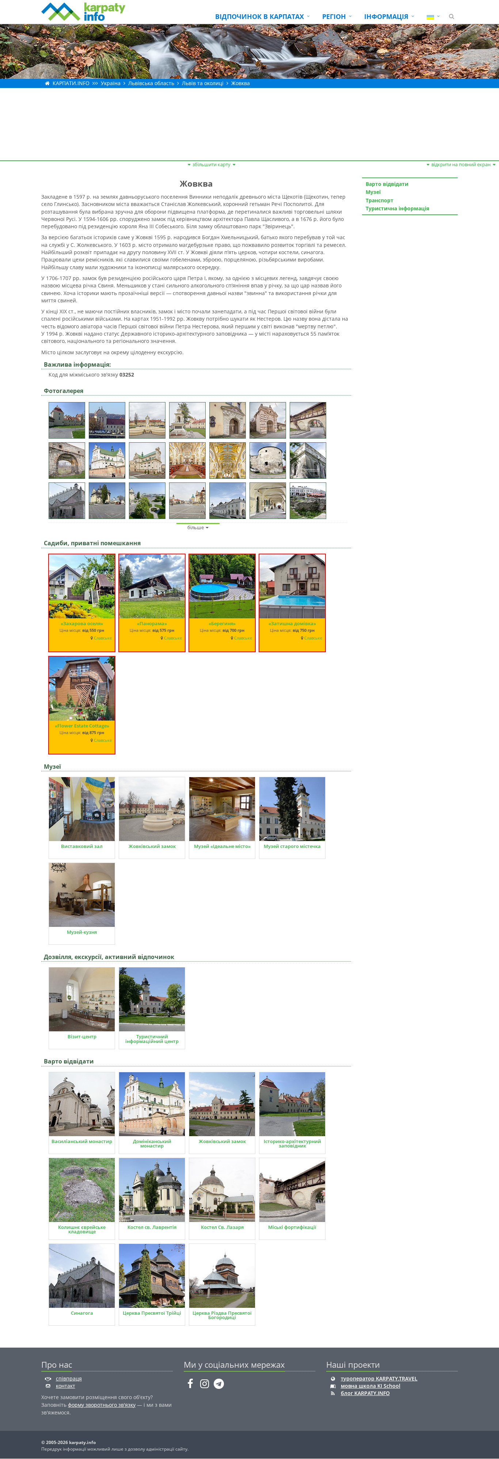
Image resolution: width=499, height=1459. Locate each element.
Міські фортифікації (292, 1227)
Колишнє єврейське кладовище (82, 1229)
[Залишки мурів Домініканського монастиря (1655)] (270, 458)
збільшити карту (212, 164)
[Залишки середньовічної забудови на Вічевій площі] (310, 498)
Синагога (82, 1313)
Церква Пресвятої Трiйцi (152, 1313)
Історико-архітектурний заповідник (292, 1143)
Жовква (240, 83)
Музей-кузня (82, 932)
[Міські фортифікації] (310, 418)
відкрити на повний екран (461, 164)
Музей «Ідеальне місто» (222, 846)
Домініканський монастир (152, 1143)
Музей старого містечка (292, 846)
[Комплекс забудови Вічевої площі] (229, 498)
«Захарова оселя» (82, 623)
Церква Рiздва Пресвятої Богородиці (222, 1315)
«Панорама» (152, 623)
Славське (103, 638)
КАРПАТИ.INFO (71, 83)
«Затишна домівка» (292, 623)
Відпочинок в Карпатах (259, 16)
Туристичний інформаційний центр (152, 1038)
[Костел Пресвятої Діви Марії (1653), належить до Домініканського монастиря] (109, 458)
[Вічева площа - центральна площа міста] (109, 498)
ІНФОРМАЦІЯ (386, 16)
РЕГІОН (334, 16)
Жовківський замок (152, 846)
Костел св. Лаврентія (151, 1227)
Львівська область (151, 83)
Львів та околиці (203, 83)
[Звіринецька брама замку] (270, 418)
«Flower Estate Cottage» (82, 725)
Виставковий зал (82, 846)
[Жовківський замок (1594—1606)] (69, 418)
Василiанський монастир (82, 1141)
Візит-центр (82, 1036)
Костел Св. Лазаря (222, 1227)
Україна (111, 83)
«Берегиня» (222, 623)
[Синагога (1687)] (310, 458)
